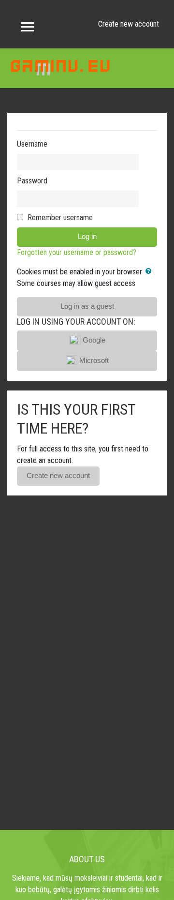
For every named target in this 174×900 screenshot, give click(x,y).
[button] (150, 271)
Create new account (128, 24)
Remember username (60, 217)
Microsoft (93, 360)
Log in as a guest (87, 306)
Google (93, 340)
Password (32, 180)
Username (32, 144)
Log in (87, 236)
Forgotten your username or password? (76, 252)
